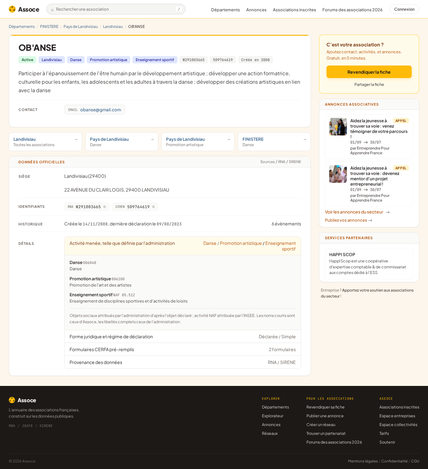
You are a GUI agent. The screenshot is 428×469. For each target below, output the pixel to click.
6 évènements (286, 223)
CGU (415, 461)
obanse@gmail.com (94, 109)
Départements (225, 9)
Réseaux (270, 433)
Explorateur (272, 415)
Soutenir (387, 442)
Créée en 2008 (255, 59)
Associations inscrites (294, 9)
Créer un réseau (320, 424)
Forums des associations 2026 (334, 442)
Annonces (256, 9)
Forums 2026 (352, 9)
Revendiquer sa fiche (325, 406)
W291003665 (194, 59)
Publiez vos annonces (348, 220)
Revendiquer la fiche (369, 72)
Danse (75, 59)
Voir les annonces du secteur (357, 211)
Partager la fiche (369, 84)
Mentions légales (363, 461)
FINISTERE (49, 26)
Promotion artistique (108, 59)
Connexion (404, 9)
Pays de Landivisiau (81, 26)
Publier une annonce (325, 415)
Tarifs (384, 433)
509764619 (223, 59)
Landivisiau (113, 26)
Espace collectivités (398, 424)
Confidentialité (394, 461)
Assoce (28, 9)
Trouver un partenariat (326, 433)
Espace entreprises (397, 415)
